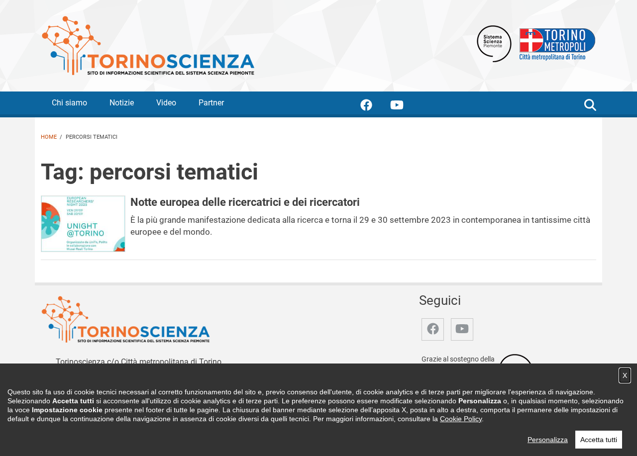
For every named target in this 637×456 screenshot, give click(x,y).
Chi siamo (69, 102)
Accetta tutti (598, 440)
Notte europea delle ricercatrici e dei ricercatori (245, 201)
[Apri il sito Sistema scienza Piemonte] (494, 43)
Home (49, 137)
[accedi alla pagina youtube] (405, 106)
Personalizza (548, 440)
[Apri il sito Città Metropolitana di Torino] (555, 43)
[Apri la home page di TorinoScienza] (148, 45)
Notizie (121, 102)
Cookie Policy (461, 419)
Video (166, 102)
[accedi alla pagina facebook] (374, 106)
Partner (211, 102)
